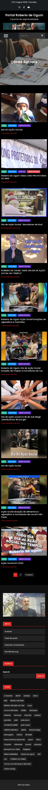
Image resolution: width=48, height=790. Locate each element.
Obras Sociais (24, 126)
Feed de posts (11, 638)
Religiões (26, 749)
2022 (4, 172)
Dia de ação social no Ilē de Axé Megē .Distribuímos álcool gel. (21, 418)
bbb (5, 700)
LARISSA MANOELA (11, 730)
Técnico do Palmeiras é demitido (17, 764)
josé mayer (25, 725)
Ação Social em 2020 (12, 563)
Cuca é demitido (11, 710)
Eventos (22, 172)
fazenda (27, 715)
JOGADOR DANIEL (11, 725)
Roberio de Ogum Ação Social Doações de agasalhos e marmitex (23, 320)
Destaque (12, 126)
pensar (28, 744)
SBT (39, 754)
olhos (38, 739)
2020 (4, 413)
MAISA (23, 730)
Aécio (35, 696)
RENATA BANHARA (11, 754)
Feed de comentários (14, 645)
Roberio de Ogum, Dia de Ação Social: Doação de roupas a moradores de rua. (22, 369)
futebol (37, 715)
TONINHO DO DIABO (18, 759)
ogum (30, 739)
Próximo (29, 574)
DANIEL (23, 710)
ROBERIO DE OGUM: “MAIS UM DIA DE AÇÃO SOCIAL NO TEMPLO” (23, 272)
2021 (3, 220)
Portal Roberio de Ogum (24, 15)
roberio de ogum (27, 754)
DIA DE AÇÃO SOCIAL (12, 129)
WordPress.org (11, 651)
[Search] (42, 36)
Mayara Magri (34, 730)
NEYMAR (29, 735)
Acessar (8, 631)
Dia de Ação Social (11, 465)
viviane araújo (9, 769)
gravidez (7, 720)
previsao (37, 744)
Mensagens (8, 735)
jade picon (25, 720)
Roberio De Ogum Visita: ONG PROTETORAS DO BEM (23, 177)
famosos (17, 715)
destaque (33, 710)
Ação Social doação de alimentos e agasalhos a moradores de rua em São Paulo (22, 514)
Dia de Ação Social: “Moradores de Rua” (22, 224)
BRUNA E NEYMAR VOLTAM (14, 705)
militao (19, 735)
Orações (7, 744)
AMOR (18, 696)
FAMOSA (7, 715)
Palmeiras (18, 744)
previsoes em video (12, 749)
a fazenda (8, 696)
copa (29, 705)
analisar (27, 696)
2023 (4, 126)
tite (5, 759)
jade (16, 720)
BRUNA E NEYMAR (17, 700)
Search (6, 672)
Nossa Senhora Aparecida (14, 739)
